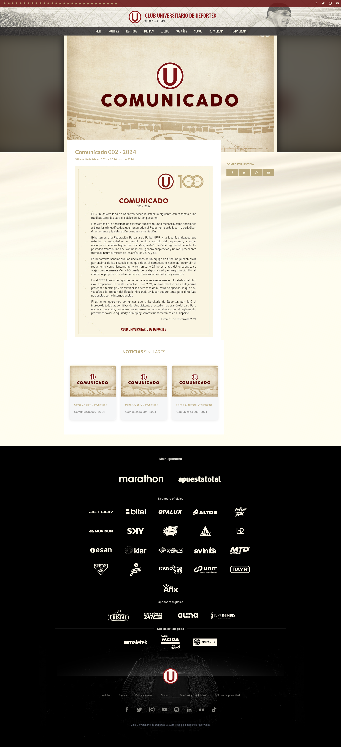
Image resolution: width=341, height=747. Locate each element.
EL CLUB (165, 31)
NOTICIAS (114, 31)
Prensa (123, 695)
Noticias (105, 695)
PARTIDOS (131, 31)
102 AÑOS (181, 31)
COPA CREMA (216, 31)
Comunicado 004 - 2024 (140, 411)
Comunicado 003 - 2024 (191, 411)
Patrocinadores (143, 695)
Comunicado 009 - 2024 (89, 411)
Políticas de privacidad (227, 695)
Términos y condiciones (193, 695)
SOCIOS (198, 31)
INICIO (98, 31)
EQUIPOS (149, 31)
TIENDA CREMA (238, 31)
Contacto (166, 695)
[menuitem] (98, 31)
